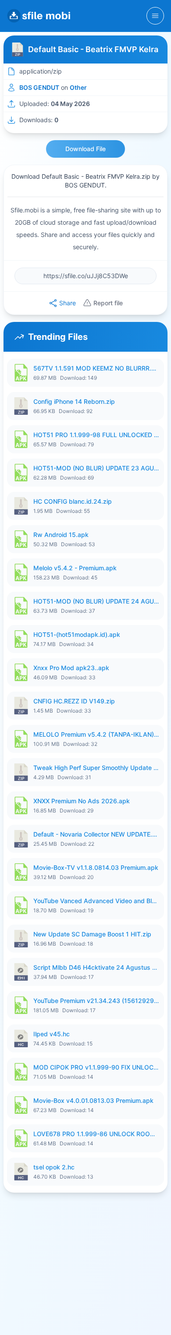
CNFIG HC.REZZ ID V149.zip (74, 701)
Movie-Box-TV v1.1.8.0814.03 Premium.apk (95, 867)
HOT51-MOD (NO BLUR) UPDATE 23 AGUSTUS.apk (96, 468)
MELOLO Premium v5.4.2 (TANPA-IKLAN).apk (96, 734)
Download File (85, 148)
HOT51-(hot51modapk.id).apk (76, 634)
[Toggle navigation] (155, 16)
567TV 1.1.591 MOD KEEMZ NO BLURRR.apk (96, 368)
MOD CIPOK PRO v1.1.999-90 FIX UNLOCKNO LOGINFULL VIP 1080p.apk (96, 1067)
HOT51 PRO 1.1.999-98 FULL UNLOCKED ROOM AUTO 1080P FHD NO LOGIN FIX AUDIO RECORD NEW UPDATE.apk (96, 434)
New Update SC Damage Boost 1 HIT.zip (92, 934)
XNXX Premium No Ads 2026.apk (81, 801)
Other (78, 87)
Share (67, 303)
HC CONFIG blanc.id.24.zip (72, 501)
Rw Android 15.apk (61, 534)
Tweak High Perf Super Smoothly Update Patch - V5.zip (96, 767)
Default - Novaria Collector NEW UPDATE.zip (96, 834)
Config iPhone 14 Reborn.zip (74, 401)
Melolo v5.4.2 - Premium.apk (75, 568)
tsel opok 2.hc (54, 1167)
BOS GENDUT (39, 87)
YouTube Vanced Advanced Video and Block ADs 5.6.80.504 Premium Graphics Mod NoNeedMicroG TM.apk (96, 900)
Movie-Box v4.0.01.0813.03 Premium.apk (93, 1100)
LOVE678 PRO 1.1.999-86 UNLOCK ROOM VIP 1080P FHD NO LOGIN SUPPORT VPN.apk (96, 1133)
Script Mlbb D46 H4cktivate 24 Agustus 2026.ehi (96, 967)
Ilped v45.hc (51, 1034)
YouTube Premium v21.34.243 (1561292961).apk (96, 1000)
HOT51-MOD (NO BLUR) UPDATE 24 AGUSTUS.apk (96, 601)
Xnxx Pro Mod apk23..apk (71, 667)
